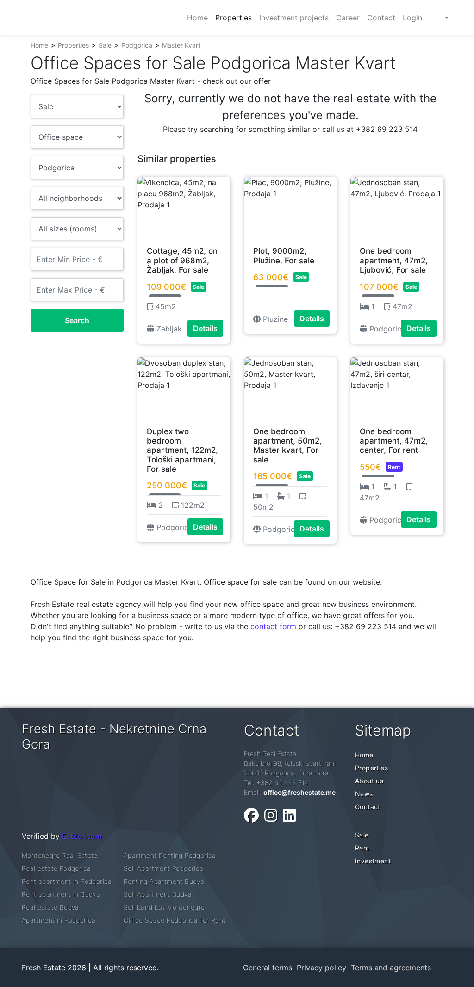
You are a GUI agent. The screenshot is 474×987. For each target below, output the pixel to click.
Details (205, 328)
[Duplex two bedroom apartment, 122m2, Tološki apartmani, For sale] (183, 387)
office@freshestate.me (299, 792)
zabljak (168, 328)
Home (39, 45)
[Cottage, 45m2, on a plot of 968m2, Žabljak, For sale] (183, 207)
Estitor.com (82, 836)
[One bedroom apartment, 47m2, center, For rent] (396, 387)
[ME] (439, 17)
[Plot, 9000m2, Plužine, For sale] (290, 207)
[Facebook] (251, 815)
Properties (73, 45)
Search (77, 320)
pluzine (274, 319)
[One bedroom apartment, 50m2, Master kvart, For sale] (290, 387)
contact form (273, 626)
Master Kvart (181, 45)
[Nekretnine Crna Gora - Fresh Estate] (91, 17)
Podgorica (136, 45)
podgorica (386, 328)
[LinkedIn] (289, 815)
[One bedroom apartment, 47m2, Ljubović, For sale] (396, 207)
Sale (105, 45)
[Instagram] (270, 815)
